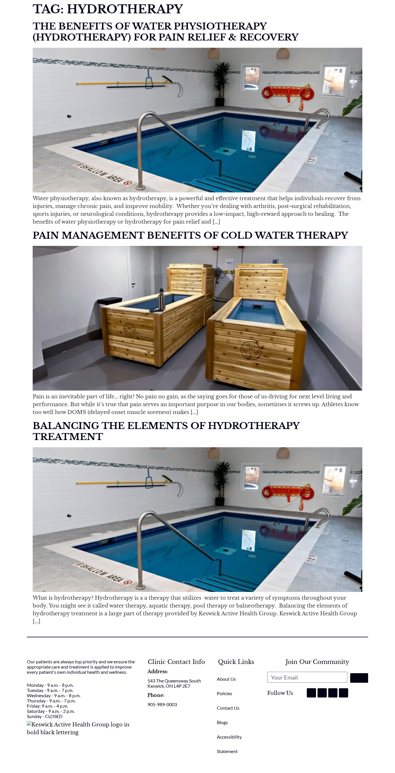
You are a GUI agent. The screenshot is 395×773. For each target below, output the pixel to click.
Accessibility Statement (229, 744)
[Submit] (359, 678)
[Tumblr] (332, 692)
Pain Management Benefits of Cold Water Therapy (190, 235)
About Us (226, 679)
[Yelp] (343, 692)
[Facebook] (311, 692)
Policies (224, 693)
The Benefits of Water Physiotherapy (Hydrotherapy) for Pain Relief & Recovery (165, 32)
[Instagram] (322, 692)
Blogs (222, 722)
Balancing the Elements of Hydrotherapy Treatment (166, 431)
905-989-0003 (162, 704)
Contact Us (228, 708)
